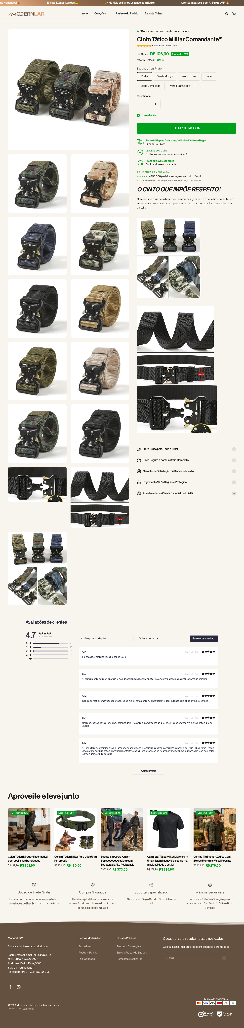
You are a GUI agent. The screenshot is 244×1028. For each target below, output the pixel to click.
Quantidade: (144, 96)
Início (85, 13)
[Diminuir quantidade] (142, 104)
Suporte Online (153, 13)
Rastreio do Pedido (127, 13)
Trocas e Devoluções (129, 946)
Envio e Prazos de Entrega (132, 952)
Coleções (100, 13)
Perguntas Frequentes (129, 959)
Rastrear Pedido (88, 952)
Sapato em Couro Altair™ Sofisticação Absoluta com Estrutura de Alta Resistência (117, 860)
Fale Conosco (87, 959)
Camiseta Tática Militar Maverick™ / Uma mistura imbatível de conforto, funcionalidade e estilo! (167, 860)
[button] (158, 46)
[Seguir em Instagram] (18, 987)
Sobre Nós (85, 946)
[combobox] (148, 638)
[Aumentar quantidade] (155, 104)
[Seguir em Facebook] (10, 987)
